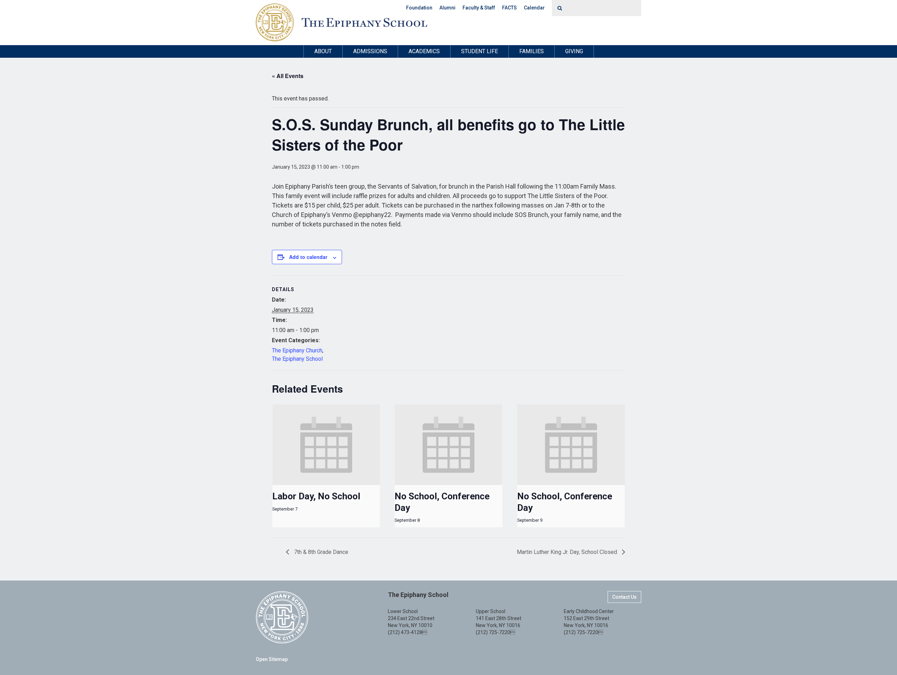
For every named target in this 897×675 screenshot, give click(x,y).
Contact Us (624, 597)
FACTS (509, 7)
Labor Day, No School (316, 496)
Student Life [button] (479, 51)
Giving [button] (574, 51)
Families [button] (531, 51)
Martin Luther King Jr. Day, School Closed (567, 552)
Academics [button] (424, 51)
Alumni (447, 7)
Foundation (419, 7)
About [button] (323, 51)
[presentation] (326, 445)
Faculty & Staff (479, 7)
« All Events (287, 76)
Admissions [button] (370, 51)
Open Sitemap (272, 659)
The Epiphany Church (297, 350)
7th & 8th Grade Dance (320, 552)
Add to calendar (308, 256)
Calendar (534, 7)
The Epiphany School (297, 359)
